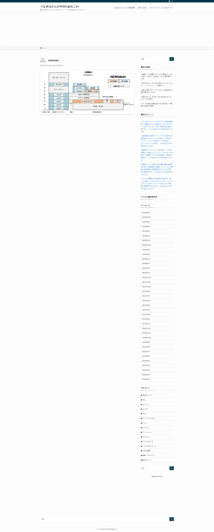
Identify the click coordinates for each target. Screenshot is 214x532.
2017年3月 (146, 314)
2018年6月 (146, 254)
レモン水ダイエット (149, 446)
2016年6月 (146, 356)
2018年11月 (146, 240)
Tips (143, 400)
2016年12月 (146, 328)
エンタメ (145, 409)
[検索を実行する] (171, 59)
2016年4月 (146, 365)
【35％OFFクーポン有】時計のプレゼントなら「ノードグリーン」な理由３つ (156, 84)
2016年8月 (146, 347)
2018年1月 (146, 273)
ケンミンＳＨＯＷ (148, 418)
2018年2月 (146, 268)
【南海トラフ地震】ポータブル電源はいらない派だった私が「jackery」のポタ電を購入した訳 (156, 76)
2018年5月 (146, 259)
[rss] (169, 1)
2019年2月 (146, 236)
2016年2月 (146, 375)
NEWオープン (147, 395)
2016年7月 (146, 351)
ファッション (147, 432)
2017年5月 (146, 305)
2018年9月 (146, 250)
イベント (145, 404)
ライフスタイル (147, 441)
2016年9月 (146, 342)
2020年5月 (146, 222)
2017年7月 (146, 296)
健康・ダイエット (148, 455)
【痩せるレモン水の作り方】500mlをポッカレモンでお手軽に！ (156, 98)
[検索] (172, 1)
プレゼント (146, 437)
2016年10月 (146, 338)
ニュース (145, 427)
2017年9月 (146, 291)
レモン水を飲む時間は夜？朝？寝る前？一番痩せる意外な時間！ (156, 105)
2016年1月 (146, 379)
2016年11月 (146, 333)
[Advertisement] (107, 29)
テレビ (144, 423)
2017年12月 (146, 277)
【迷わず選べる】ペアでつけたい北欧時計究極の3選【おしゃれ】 (156, 91)
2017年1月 (146, 324)
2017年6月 (146, 300)
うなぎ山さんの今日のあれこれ (59, 6)
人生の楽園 (146, 451)
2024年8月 (146, 213)
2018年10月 (146, 245)
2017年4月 (146, 310)
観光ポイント (147, 460)
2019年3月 (146, 231)
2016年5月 (146, 361)
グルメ (144, 414)
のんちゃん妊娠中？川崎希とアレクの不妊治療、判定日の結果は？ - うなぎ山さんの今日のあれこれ (157, 155)
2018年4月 (146, 263)
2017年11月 (146, 282)
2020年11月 (146, 217)
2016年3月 (146, 370)
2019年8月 (146, 226)
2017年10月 (146, 287)
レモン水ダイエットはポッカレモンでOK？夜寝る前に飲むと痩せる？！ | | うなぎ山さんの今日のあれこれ (157, 126)
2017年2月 (146, 319)
